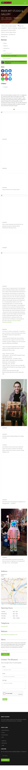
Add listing (4, 743)
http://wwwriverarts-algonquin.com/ (9, 634)
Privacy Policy (5, 735)
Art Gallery (5, 87)
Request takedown (7, 58)
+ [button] (2, 579)
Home (2, 17)
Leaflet (11, 604)
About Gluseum (5, 730)
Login (3, 745)
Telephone (5, 45)
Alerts (4, 50)
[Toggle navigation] (25, 3)
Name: (3, 666)
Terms (3, 732)
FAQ (3, 737)
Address (5, 43)
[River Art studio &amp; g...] (14, 589)
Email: (3, 673)
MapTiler (14, 604)
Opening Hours (6, 48)
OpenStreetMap (19, 604)
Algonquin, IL (16, 17)
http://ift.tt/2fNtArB (16, 320)
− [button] (2, 581)
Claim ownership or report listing (9, 55)
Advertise (4, 740)
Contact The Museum (7, 53)
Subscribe (5, 654)
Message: (4, 680)
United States (9, 17)
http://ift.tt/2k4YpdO (7, 322)
